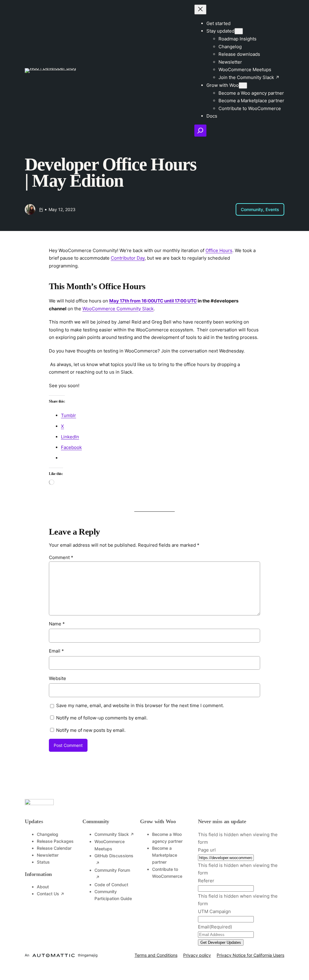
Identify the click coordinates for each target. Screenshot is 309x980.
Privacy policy (197, 955)
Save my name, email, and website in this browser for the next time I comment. (140, 705)
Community (252, 209)
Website (57, 678)
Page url (207, 850)
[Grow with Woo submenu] (243, 85)
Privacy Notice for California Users (250, 955)
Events (272, 209)
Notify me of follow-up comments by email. (102, 718)
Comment (61, 557)
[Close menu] (200, 9)
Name (57, 624)
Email (56, 651)
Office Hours (218, 250)
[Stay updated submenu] (238, 31)
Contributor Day (128, 258)
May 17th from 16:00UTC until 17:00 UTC (153, 301)
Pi (41, 209)
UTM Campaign (214, 911)
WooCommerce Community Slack (118, 308)
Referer (206, 881)
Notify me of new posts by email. (91, 730)
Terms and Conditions (156, 955)
